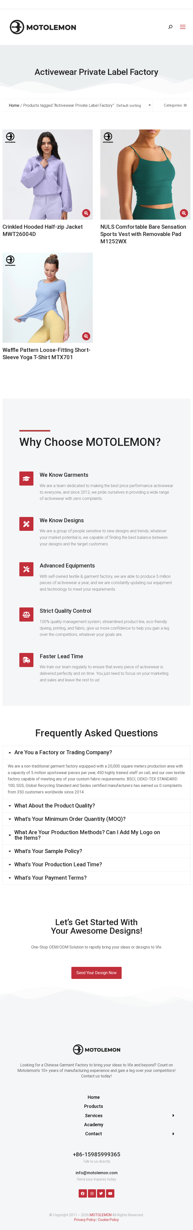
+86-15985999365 (96, 1154)
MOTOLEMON (101, 1215)
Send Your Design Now (96, 972)
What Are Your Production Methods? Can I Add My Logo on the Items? (87, 835)
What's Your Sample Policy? (48, 851)
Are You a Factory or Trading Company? (63, 752)
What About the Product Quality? (54, 806)
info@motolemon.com (97, 1172)
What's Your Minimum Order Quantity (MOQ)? (70, 819)
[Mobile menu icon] (181, 27)
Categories (173, 105)
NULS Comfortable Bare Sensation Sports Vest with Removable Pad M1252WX (143, 234)
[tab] (96, 752)
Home (14, 105)
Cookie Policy (108, 1220)
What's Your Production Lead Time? (58, 864)
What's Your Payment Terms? (50, 878)
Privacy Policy (85, 1220)
